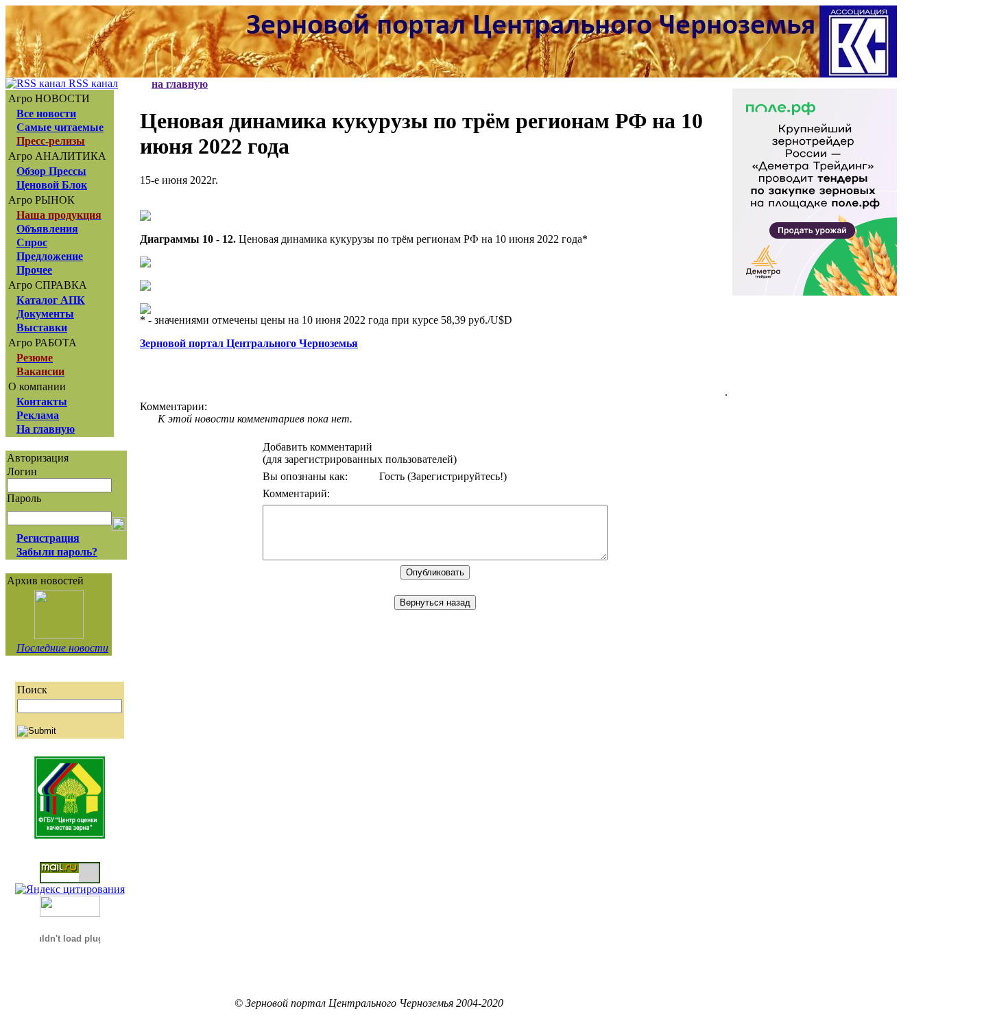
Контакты (41, 401)
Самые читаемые (60, 127)
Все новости (46, 113)
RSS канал (92, 83)
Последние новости (62, 648)
